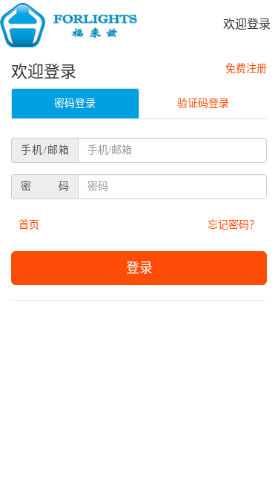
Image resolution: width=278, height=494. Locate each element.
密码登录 (75, 103)
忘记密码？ (233, 224)
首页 (29, 224)
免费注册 (246, 68)
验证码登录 (203, 103)
